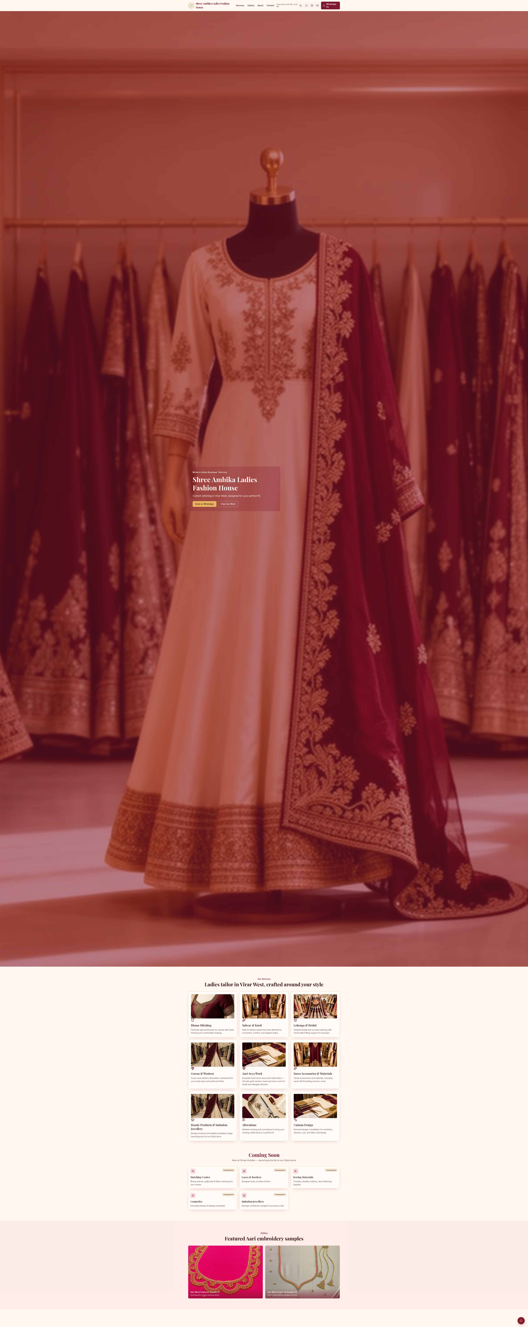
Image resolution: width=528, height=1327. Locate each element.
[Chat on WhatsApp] (521, 1320)
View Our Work (228, 504)
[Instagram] (312, 5)
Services (240, 5)
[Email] (317, 5)
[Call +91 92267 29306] (301, 5)
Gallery (251, 5)
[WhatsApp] (306, 5)
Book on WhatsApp (204, 504)
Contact (270, 5)
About (260, 5)
